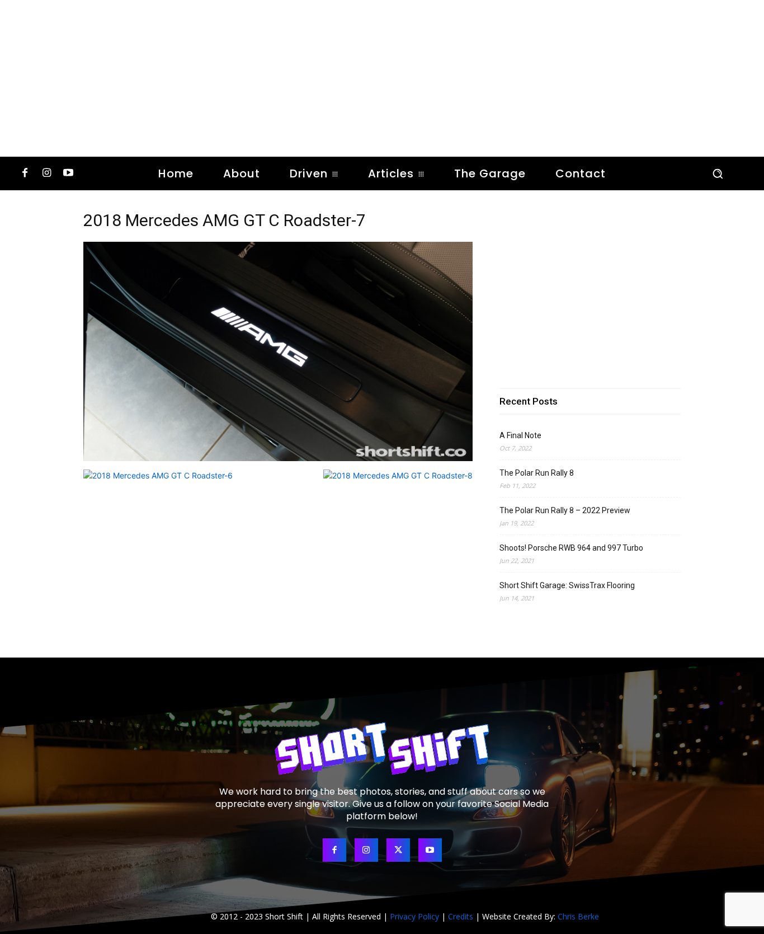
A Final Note (520, 435)
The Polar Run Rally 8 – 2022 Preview (564, 510)
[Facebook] (25, 174)
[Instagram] (47, 174)
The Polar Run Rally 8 (536, 472)
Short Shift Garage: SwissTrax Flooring (567, 585)
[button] (717, 173)
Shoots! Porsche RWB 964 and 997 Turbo (571, 547)
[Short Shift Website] (382, 748)
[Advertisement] (382, 78)
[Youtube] (68, 174)
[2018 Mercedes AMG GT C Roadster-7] (278, 458)
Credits (460, 916)
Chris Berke (578, 916)
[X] (398, 850)
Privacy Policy (414, 916)
